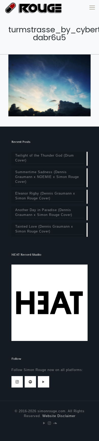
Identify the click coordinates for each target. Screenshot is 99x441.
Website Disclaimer (58, 416)
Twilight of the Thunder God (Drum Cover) (44, 158)
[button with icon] (17, 382)
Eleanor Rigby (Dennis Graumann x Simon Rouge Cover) (45, 195)
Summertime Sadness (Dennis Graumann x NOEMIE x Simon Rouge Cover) (47, 177)
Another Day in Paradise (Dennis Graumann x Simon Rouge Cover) (43, 212)
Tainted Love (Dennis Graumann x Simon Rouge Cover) (44, 229)
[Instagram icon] (50, 423)
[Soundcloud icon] (55, 423)
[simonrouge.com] (33, 7)
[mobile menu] (92, 7)
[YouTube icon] (44, 423)
